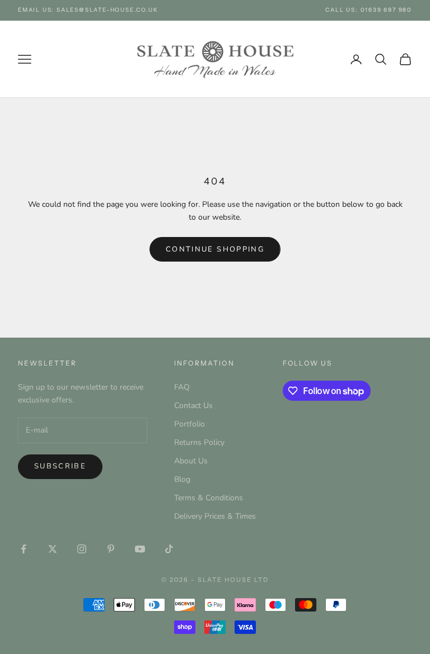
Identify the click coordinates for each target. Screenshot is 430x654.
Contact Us (193, 405)
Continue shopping (215, 249)
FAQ (182, 387)
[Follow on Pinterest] (110, 549)
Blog (182, 479)
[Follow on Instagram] (81, 549)
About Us (191, 461)
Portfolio (189, 424)
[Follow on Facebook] (23, 549)
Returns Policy (199, 442)
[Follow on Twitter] (52, 549)
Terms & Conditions (208, 497)
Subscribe (60, 466)
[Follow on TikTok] (169, 549)
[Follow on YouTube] (140, 549)
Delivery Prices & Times (215, 516)
